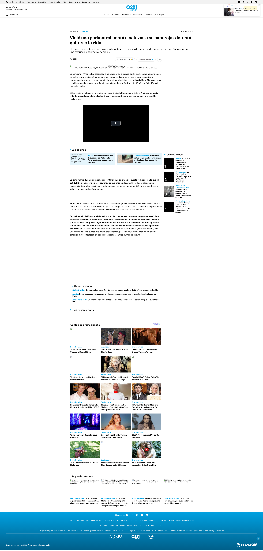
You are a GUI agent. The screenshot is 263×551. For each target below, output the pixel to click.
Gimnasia (96, 2)
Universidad (126, 15)
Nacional (108, 520)
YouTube (142, 515)
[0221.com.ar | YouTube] (251, 2)
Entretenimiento (188, 520)
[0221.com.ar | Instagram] (239, 2)
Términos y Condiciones (109, 525)
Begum (171, 520)
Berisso (116, 520)
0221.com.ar (74, 31)
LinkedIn (146, 515)
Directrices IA (144, 525)
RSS (152, 525)
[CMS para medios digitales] (247, 545)
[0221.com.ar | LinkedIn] (255, 2)
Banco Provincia (74, 2)
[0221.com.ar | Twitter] (247, 2)
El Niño (21, 2)
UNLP (64, 2)
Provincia (99, 520)
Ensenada (124, 520)
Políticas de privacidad (128, 525)
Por (73, 59)
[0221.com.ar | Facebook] (243, 2)
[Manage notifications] (258, 538)
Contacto (159, 525)
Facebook (132, 515)
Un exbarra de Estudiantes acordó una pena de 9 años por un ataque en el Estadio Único (115, 301)
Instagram (127, 515)
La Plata (106, 15)
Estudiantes (86, 2)
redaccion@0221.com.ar (195, 531)
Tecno (178, 520)
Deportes (133, 520)
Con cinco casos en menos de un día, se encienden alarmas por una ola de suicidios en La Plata (114, 295)
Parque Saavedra (54, 2)
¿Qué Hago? (159, 15)
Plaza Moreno (31, 2)
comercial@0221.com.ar (214, 531)
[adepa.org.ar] (116, 537)
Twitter (137, 515)
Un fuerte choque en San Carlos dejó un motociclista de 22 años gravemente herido (115, 290)
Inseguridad (42, 2)
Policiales (115, 15)
